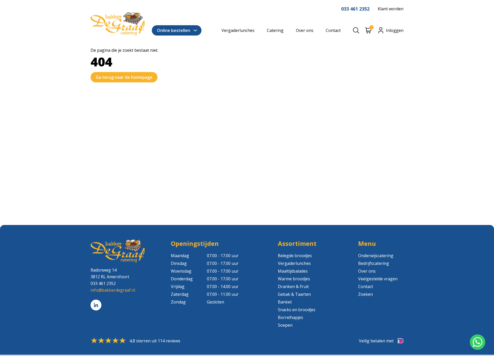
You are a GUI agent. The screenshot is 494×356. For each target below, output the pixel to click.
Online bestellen (173, 30)
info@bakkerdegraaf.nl (113, 290)
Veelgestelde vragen (378, 279)
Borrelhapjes (290, 317)
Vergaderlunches (238, 30)
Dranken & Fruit (293, 286)
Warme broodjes (294, 279)
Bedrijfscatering (373, 263)
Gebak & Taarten (294, 294)
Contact (333, 30)
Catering (275, 30)
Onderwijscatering (375, 255)
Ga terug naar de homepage (124, 77)
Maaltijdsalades (293, 271)
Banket (285, 302)
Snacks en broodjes (296, 309)
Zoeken (365, 294)
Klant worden (390, 9)
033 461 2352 (355, 9)
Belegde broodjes (295, 255)
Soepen (285, 325)
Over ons (304, 30)
